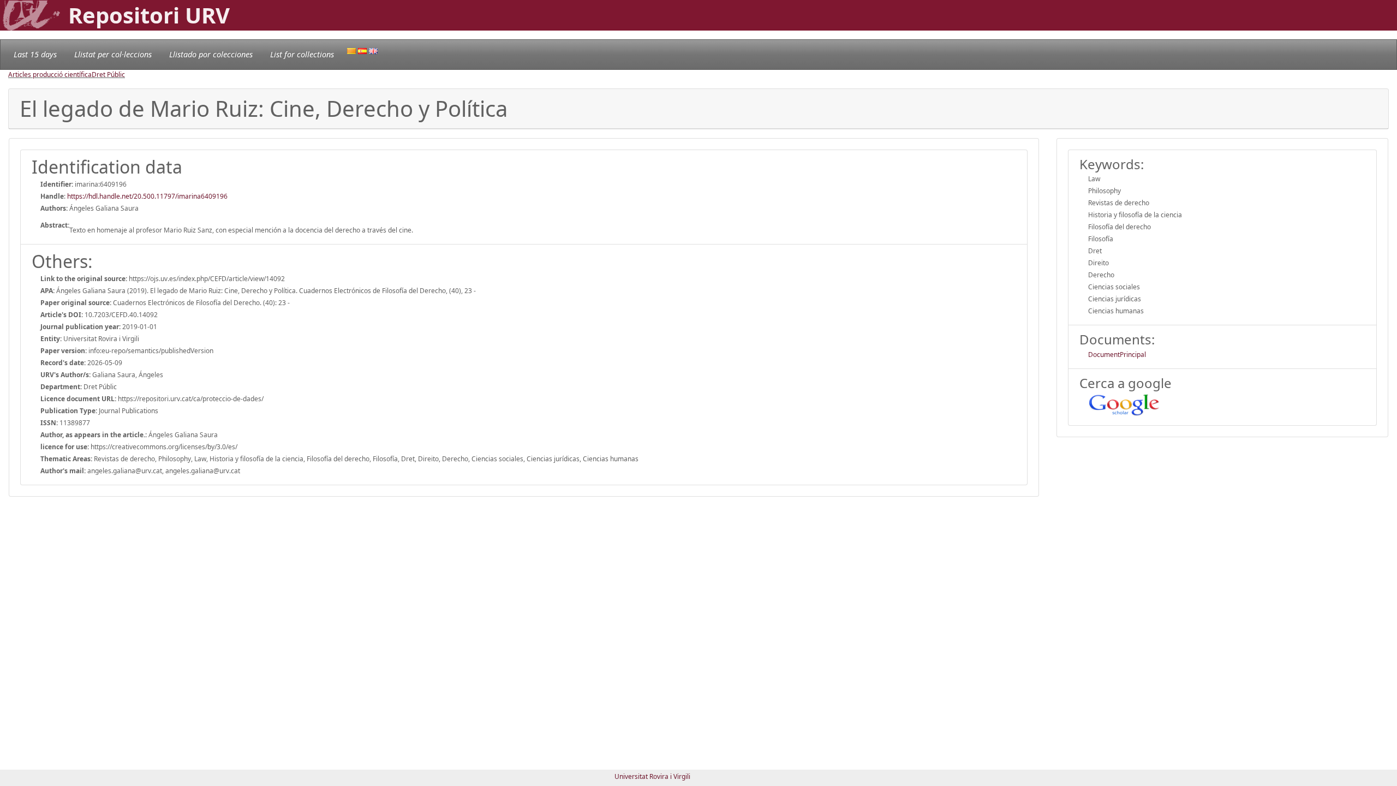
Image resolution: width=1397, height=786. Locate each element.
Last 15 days (35, 54)
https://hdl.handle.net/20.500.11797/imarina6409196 (147, 196)
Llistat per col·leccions (113, 54)
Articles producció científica (50, 74)
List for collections (302, 54)
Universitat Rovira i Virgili (652, 776)
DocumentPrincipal (1117, 354)
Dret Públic (108, 74)
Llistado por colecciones (211, 54)
